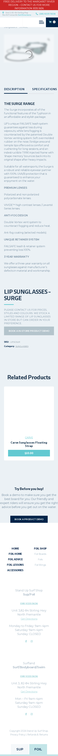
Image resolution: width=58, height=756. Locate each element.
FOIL (38, 749)
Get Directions (24, 15)
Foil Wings (40, 564)
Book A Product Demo (29, 519)
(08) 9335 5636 (47, 14)
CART (54, 22)
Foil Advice (15, 559)
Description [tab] (14, 89)
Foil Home (15, 553)
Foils (40, 559)
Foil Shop (40, 548)
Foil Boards (40, 554)
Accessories (15, 570)
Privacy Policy (17, 734)
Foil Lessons (15, 564)
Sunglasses (21, 346)
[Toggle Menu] (41, 22)
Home (15, 548)
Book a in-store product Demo (29, 330)
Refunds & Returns (37, 734)
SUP (19, 749)
